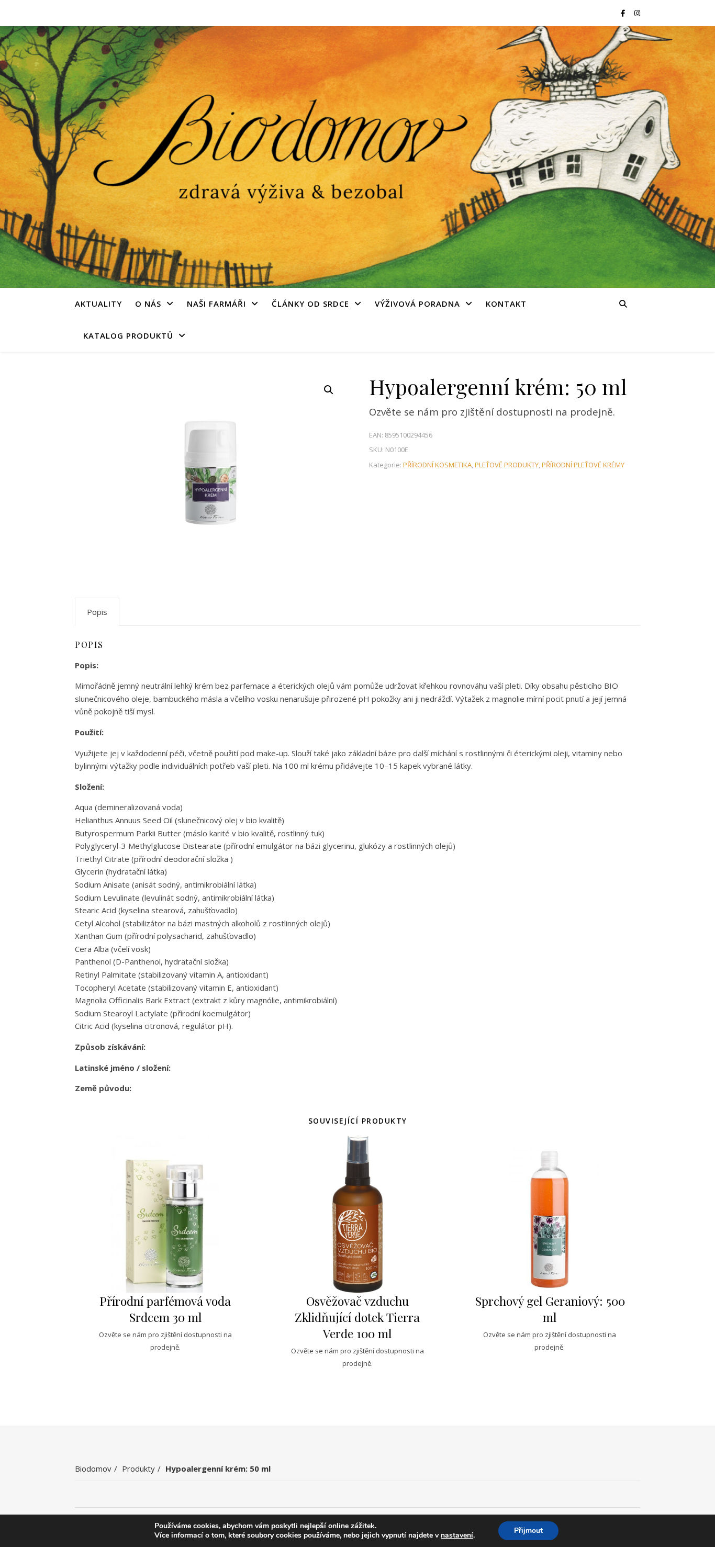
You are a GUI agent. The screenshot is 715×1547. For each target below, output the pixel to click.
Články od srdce (310, 303)
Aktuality (98, 303)
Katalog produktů (128, 335)
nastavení (457, 1535)
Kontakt (506, 303)
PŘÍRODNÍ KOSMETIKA (437, 464)
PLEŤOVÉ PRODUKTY (507, 464)
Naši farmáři (216, 303)
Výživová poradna (417, 303)
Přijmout (528, 1530)
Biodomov (93, 1468)
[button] (328, 389)
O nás (148, 303)
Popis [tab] (97, 612)
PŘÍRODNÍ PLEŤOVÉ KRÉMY (583, 464)
